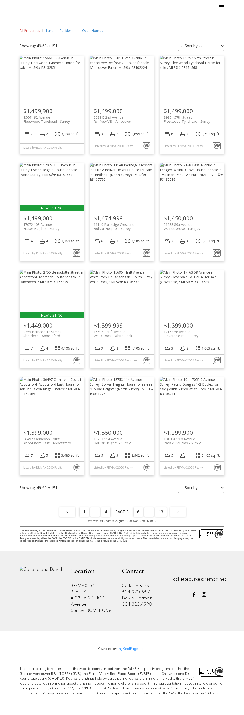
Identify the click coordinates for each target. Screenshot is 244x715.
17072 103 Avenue (41, 226)
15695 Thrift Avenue (113, 333)
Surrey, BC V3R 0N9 (91, 611)
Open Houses (92, 30)
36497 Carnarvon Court (47, 441)
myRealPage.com (132, 649)
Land (50, 30)
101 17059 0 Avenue (182, 441)
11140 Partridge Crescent (114, 226)
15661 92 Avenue (46, 119)
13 (161, 511)
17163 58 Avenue (181, 333)
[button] (194, 594)
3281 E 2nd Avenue (112, 119)
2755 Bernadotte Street (42, 333)
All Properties (30, 30)
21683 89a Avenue (182, 226)
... (95, 511)
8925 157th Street (187, 119)
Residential (68, 30)
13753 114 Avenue (112, 441)
